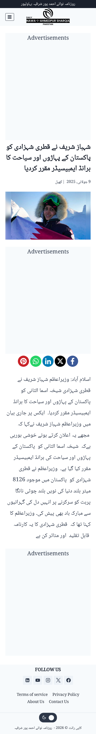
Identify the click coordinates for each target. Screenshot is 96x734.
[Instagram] (48, 680)
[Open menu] (9, 17)
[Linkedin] (27, 680)
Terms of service (32, 695)
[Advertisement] (48, 92)
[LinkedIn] (48, 361)
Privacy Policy (65, 695)
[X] (60, 361)
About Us (35, 702)
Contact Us (59, 702)
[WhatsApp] (35, 361)
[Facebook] (72, 361)
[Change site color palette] (48, 718)
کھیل (58, 182)
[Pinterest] (23, 361)
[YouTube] (37, 680)
